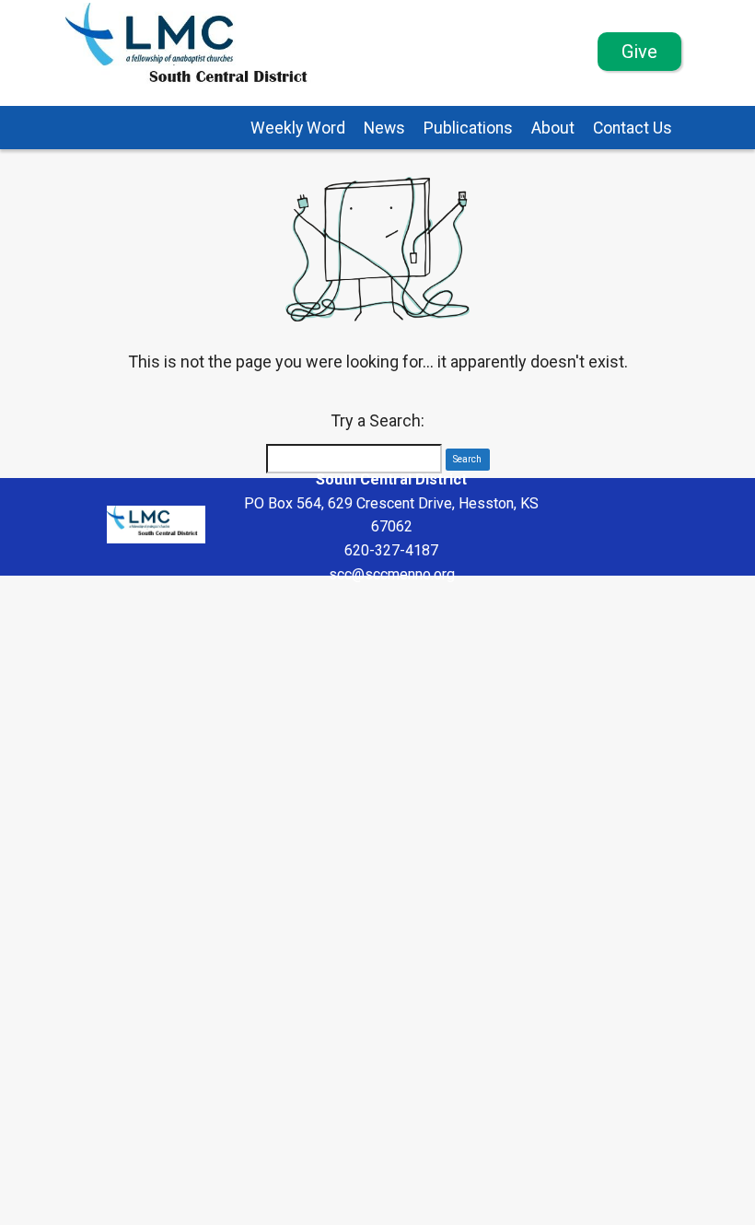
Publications (468, 128)
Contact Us (632, 128)
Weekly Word (297, 128)
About (553, 128)
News (384, 128)
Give (639, 52)
